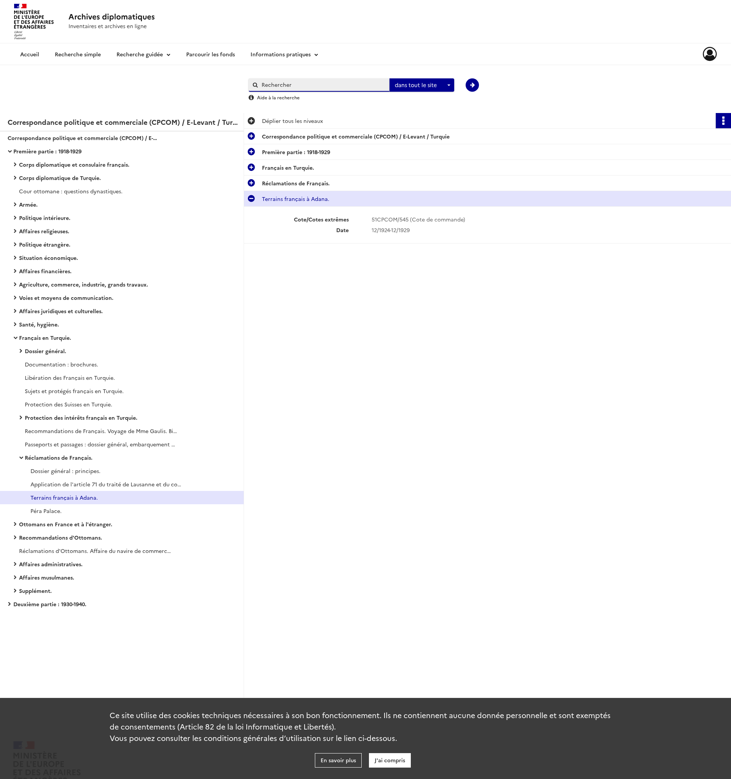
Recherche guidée (140, 54)
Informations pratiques (281, 54)
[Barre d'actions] (723, 120)
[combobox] (421, 85)
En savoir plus (338, 760)
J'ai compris (390, 760)
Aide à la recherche (278, 97)
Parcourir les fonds (210, 54)
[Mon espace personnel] (709, 54)
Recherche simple (78, 54)
